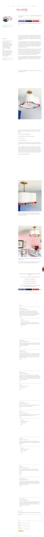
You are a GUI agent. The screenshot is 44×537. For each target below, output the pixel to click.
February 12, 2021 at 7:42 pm (23, 467)
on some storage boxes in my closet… (31, 283)
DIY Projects (28, 15)
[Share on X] (43, 269)
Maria (20, 438)
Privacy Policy (4, 38)
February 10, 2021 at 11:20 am (24, 386)
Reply (21, 326)
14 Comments (33, 18)
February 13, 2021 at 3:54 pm (23, 479)
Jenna (21, 319)
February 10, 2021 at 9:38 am (23, 309)
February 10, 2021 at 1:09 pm (23, 403)
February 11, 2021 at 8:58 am (23, 439)
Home (24, 15)
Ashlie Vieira (21, 308)
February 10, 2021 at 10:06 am (24, 373)
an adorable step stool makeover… (30, 281)
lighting (33, 292)
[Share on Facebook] (43, 268)
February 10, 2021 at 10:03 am (24, 341)
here (38, 70)
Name (19, 522)
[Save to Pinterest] (43, 270)
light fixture (30, 292)
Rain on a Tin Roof (22, 10)
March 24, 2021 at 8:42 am (24, 421)
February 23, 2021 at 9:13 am (23, 500)
